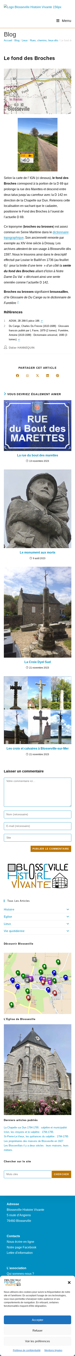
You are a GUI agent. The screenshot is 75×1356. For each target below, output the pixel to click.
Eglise (8, 916)
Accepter (37, 1319)
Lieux (25, 40)
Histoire (9, 909)
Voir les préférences (37, 1341)
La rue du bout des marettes (37, 455)
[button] (69, 1282)
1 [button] (7, 264)
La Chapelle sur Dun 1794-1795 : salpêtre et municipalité (35, 1127)
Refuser (37, 1330)
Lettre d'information (20, 1252)
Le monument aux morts (37, 552)
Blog (16, 40)
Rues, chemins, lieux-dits (44, 40)
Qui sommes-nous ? (20, 1273)
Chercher (61, 1174)
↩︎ (42, 320)
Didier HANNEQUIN (22, 347)
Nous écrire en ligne (20, 1241)
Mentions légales (53, 1350)
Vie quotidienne (14, 931)
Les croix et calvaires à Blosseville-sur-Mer (38, 748)
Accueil (8, 40)
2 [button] (18, 302)
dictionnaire (61, 232)
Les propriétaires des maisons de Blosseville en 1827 (33, 1141)
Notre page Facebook (21, 1247)
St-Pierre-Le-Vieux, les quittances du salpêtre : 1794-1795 (36, 1136)
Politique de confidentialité (27, 1350)
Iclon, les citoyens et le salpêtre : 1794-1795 (28, 1132)
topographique (14, 237)
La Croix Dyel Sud (37, 662)
